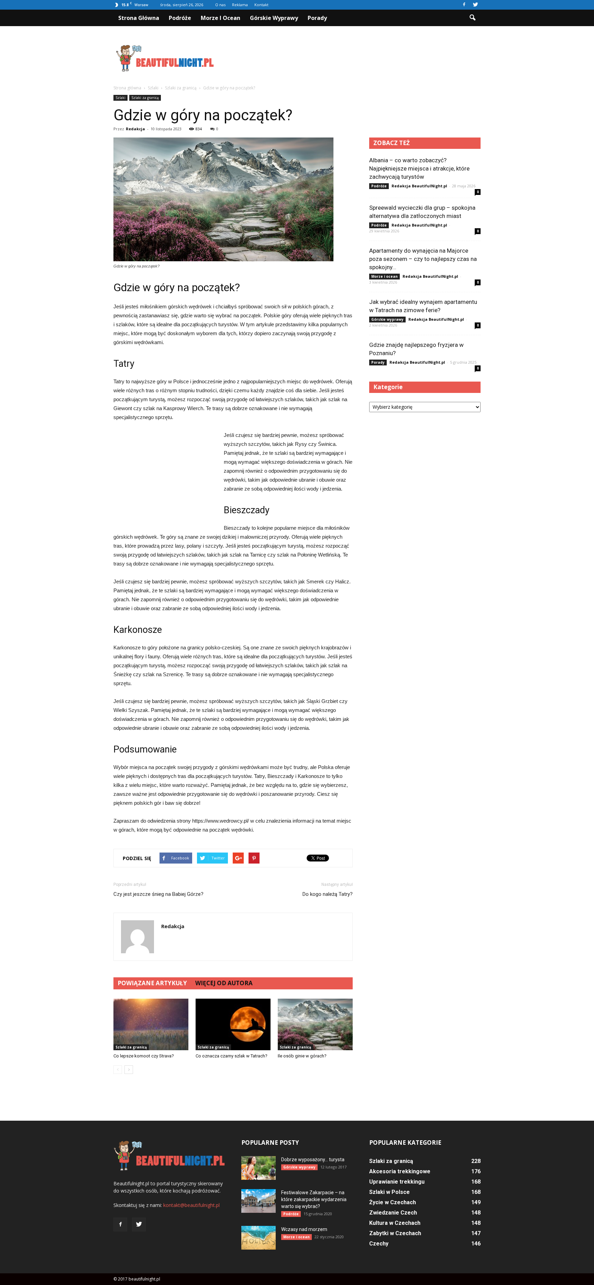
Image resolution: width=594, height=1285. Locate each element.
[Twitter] (475, 5)
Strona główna (138, 18)
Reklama (240, 4)
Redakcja (135, 128)
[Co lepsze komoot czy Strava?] (150, 1024)
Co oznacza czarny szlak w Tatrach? (231, 1055)
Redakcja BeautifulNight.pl (419, 185)
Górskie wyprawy (274, 18)
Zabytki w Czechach (395, 1233)
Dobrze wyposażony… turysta (312, 1159)
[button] (472, 18)
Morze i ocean (220, 18)
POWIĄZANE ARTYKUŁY (152, 983)
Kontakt (261, 4)
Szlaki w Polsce (389, 1192)
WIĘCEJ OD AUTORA (224, 983)
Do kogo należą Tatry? (327, 894)
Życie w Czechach (392, 1202)
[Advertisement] (355, 58)
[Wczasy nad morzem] (258, 1238)
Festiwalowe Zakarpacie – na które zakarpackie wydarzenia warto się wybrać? (313, 1199)
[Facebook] (464, 5)
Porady (317, 18)
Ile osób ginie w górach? (302, 1055)
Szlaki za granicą (145, 97)
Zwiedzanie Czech (393, 1212)
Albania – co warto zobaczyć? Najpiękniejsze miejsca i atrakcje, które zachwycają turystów (419, 168)
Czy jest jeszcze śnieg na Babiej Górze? (158, 894)
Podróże (180, 18)
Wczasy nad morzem (304, 1229)
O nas (220, 4)
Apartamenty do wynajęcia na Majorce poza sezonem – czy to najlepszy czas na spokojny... (423, 259)
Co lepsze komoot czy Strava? (143, 1055)
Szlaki (120, 97)
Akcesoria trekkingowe (399, 1171)
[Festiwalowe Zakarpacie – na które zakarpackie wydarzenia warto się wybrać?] (258, 1201)
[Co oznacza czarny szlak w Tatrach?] (233, 1024)
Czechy (378, 1243)
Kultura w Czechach (394, 1223)
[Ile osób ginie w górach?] (315, 1024)
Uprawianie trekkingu (397, 1181)
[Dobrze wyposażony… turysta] (258, 1168)
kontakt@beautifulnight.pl (191, 1205)
